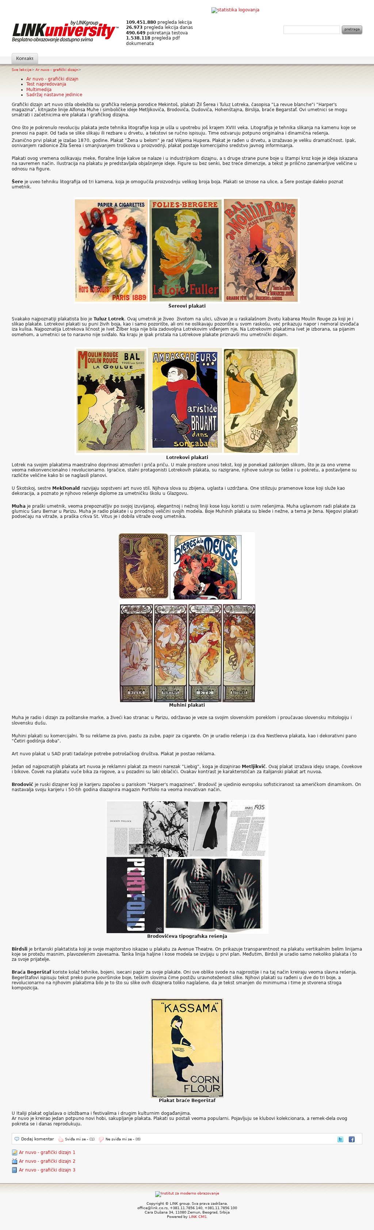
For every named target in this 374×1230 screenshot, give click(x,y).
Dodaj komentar (37, 1139)
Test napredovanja (46, 84)
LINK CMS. (198, 1217)
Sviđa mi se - (80, 1139)
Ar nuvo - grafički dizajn (56, 70)
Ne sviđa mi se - (123, 1139)
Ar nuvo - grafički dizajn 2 (47, 1161)
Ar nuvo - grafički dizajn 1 (47, 1152)
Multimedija (38, 89)
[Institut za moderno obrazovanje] (187, 1193)
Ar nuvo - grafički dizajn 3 (47, 1170)
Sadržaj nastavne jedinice (54, 94)
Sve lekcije (21, 70)
